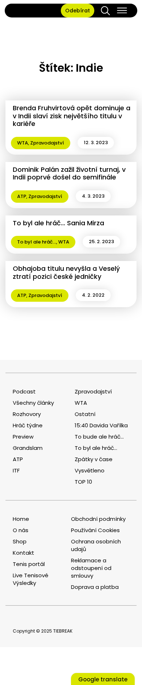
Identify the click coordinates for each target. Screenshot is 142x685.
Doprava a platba (95, 587)
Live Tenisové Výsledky (30, 579)
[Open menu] (122, 10)
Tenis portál (29, 564)
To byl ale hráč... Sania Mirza (58, 222)
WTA (22, 142)
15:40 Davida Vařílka (101, 425)
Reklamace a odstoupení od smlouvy (91, 568)
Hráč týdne (28, 425)
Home (21, 519)
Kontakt (23, 553)
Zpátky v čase (94, 459)
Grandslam (28, 448)
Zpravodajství (47, 142)
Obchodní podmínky (98, 519)
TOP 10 (83, 482)
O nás (20, 530)
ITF (16, 470)
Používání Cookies (95, 530)
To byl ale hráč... (36, 241)
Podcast (24, 391)
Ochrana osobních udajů (96, 545)
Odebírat (77, 10)
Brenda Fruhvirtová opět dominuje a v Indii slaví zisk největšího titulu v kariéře (71, 115)
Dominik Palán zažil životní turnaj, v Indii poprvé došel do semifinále (69, 173)
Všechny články (33, 403)
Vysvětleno (89, 470)
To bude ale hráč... (99, 436)
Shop (20, 541)
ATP (21, 196)
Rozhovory (27, 414)
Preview (23, 436)
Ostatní (85, 414)
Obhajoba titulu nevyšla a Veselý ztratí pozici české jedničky (66, 272)
